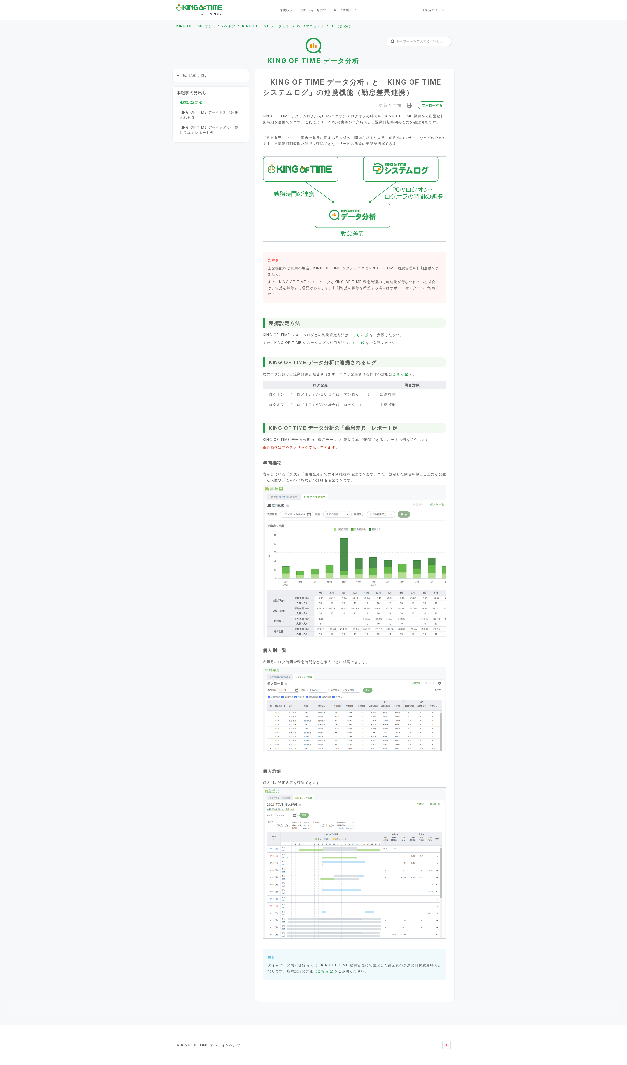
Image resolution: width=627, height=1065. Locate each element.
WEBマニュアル (311, 26)
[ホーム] (199, 7)
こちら (358, 335)
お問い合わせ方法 (313, 10)
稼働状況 (286, 10)
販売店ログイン (433, 10)
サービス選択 (343, 10)
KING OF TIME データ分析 (266, 26)
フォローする (432, 105)
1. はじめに (341, 26)
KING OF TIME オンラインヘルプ (206, 26)
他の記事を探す (194, 76)
